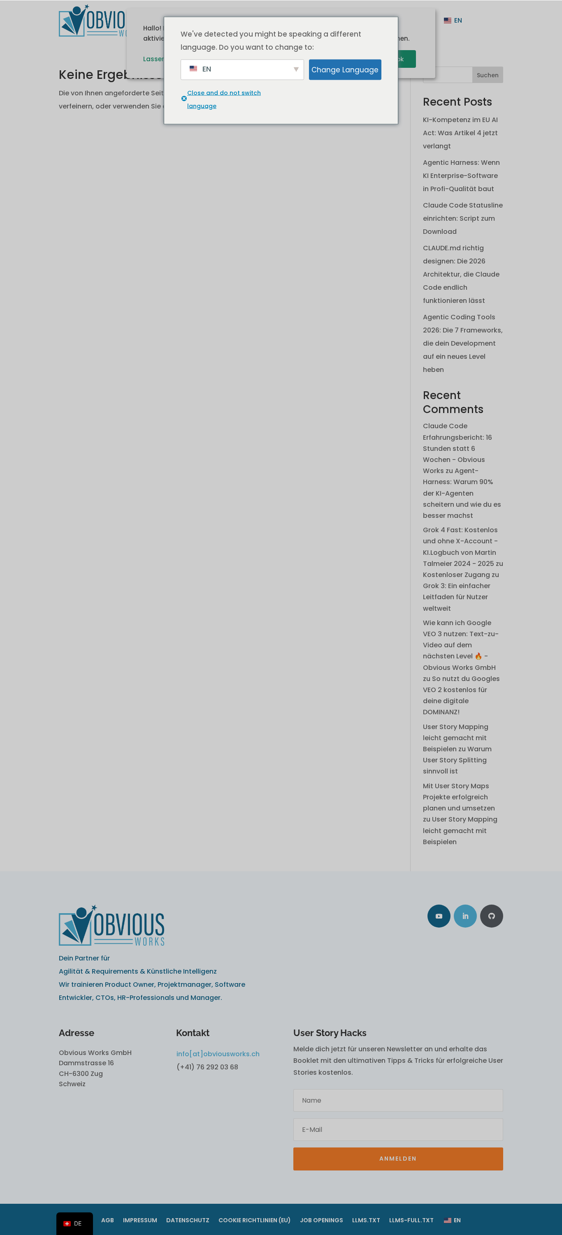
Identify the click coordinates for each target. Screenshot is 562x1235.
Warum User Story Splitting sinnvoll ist (457, 760)
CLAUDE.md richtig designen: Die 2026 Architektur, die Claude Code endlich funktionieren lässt (461, 274)
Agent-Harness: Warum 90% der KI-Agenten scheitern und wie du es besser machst (462, 493)
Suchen (488, 75)
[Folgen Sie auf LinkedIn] (465, 916)
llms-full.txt (411, 1220)
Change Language (345, 69)
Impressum (140, 1220)
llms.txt (366, 1220)
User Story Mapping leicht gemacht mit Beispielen (455, 738)
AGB (107, 1220)
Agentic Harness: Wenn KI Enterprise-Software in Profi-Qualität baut (461, 176)
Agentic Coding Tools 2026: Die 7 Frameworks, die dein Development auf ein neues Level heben (463, 343)
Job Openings (321, 1220)
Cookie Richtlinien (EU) (254, 1220)
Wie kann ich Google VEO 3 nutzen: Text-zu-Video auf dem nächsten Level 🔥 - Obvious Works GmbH (461, 645)
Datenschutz (187, 1220)
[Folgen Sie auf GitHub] (491, 916)
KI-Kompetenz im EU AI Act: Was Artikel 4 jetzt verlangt (460, 133)
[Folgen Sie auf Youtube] (439, 916)
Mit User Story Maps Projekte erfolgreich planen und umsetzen (459, 797)
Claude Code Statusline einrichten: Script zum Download (463, 218)
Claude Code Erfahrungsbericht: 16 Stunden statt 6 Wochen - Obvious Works (457, 448)
